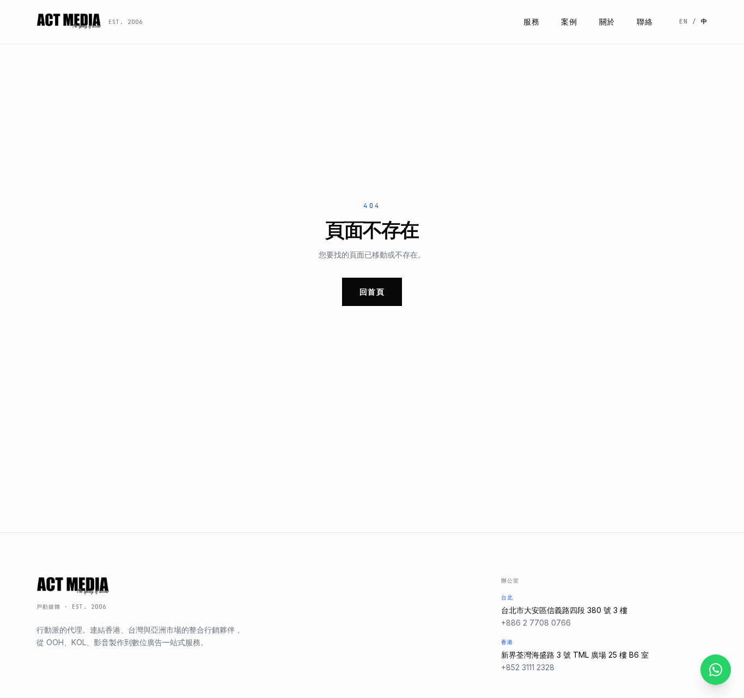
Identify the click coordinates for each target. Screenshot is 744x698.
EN (683, 21)
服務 (531, 21)
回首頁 (372, 291)
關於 (607, 21)
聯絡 (644, 21)
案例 (569, 21)
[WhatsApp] (715, 669)
